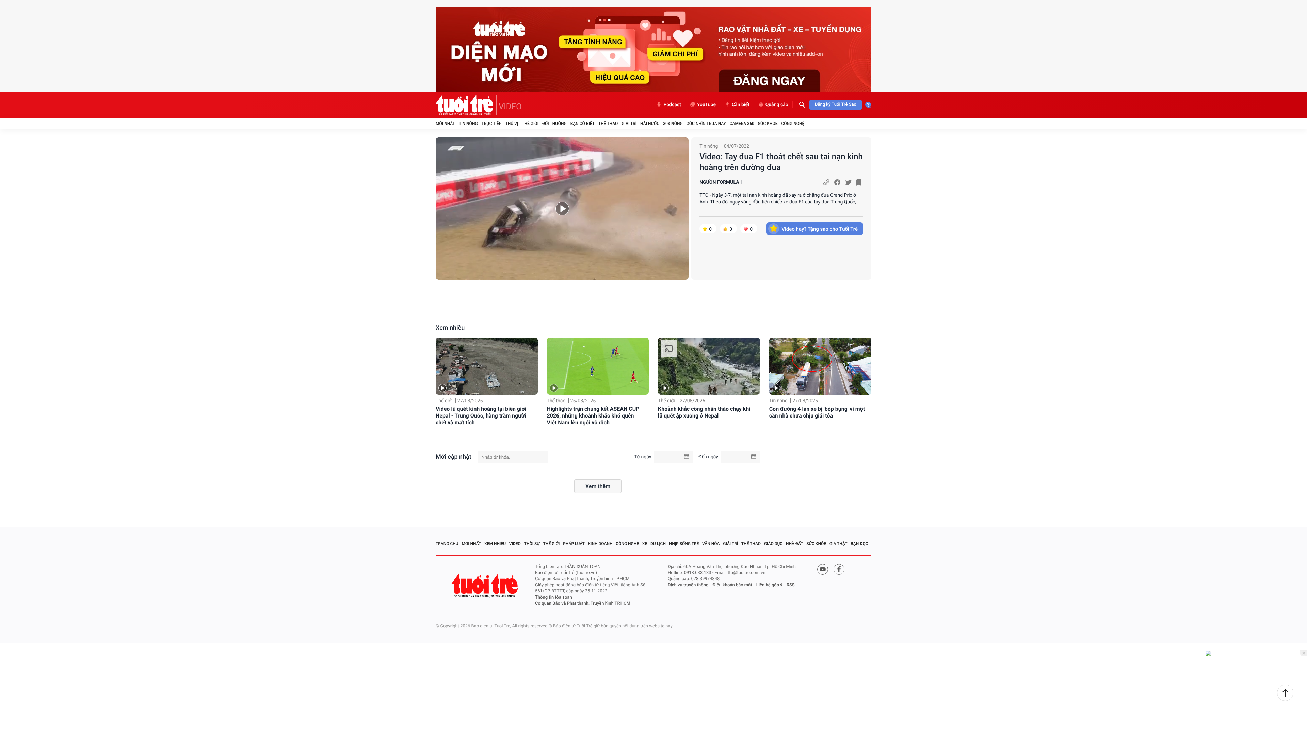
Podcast (672, 105)
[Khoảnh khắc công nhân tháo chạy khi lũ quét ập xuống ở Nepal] (709, 366)
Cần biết (740, 105)
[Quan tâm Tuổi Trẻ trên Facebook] (839, 569)
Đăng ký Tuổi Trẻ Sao (835, 104)
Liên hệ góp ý (769, 585)
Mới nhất (445, 123)
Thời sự (532, 543)
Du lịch (658, 543)
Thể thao (608, 123)
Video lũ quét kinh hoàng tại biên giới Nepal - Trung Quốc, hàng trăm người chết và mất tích (481, 416)
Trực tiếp (492, 123)
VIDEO (510, 106)
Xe (644, 543)
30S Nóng (672, 123)
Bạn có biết (582, 123)
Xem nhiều (450, 327)
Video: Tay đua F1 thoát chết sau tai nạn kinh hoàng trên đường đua (781, 162)
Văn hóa (711, 543)
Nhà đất (794, 543)
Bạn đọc (859, 543)
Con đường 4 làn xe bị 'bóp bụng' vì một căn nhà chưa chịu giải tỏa (817, 412)
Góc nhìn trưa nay (706, 123)
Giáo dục (773, 543)
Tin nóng (468, 123)
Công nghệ (792, 123)
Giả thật (838, 543)
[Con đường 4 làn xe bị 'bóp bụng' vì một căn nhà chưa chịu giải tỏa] (820, 366)
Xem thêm (597, 486)
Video (515, 543)
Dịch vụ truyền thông (688, 585)
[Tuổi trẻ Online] (485, 585)
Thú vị (511, 123)
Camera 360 (742, 123)
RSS (791, 585)
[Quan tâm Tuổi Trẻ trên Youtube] (822, 569)
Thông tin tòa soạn (553, 597)
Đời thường (554, 123)
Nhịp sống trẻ (684, 543)
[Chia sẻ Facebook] (837, 182)
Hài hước (649, 123)
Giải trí (629, 123)
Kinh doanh (600, 543)
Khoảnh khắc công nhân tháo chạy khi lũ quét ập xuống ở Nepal (704, 412)
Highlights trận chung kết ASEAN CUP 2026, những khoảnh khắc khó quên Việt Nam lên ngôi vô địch (593, 416)
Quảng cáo (776, 105)
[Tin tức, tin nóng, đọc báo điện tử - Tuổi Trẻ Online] (466, 105)
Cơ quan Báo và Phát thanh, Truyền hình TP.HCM (582, 603)
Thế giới (530, 123)
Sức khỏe (768, 123)
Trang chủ (447, 543)
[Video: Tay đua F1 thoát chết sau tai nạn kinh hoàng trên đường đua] (562, 208)
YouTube (706, 105)
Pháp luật (574, 543)
